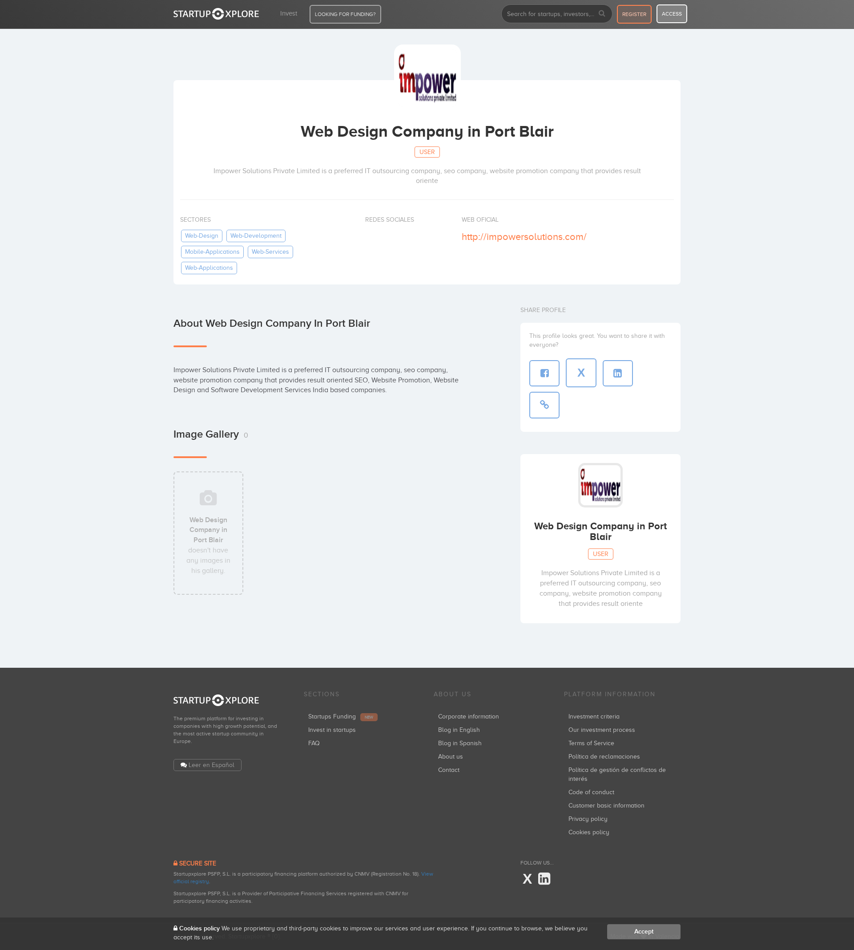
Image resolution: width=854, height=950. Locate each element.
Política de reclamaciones (604, 756)
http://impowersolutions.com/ (524, 236)
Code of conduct (591, 792)
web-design (201, 235)
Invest (288, 13)
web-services (270, 251)
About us (450, 756)
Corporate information (468, 716)
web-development (256, 235)
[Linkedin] (544, 879)
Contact (448, 770)
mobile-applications (212, 251)
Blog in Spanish (460, 743)
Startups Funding (340, 716)
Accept (643, 931)
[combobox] (556, 13)
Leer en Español (211, 765)
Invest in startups (332, 730)
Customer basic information (606, 805)
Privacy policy (588, 819)
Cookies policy (588, 832)
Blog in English (459, 730)
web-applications (209, 267)
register (634, 14)
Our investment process (601, 730)
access (672, 14)
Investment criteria (594, 716)
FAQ (314, 743)
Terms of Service (591, 743)
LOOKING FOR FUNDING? (345, 14)
